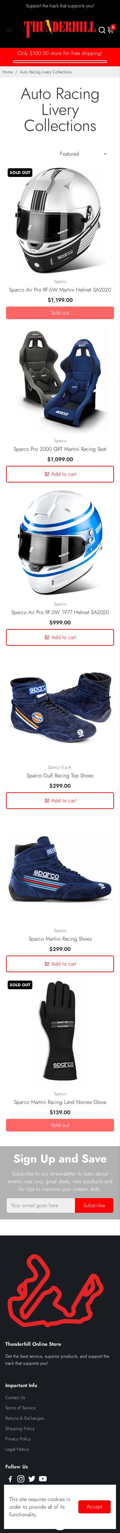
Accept (94, 1506)
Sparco (60, 281)
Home (8, 72)
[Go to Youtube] (43, 1480)
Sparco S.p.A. (60, 767)
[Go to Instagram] (21, 1480)
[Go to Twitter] (32, 1480)
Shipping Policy (20, 1428)
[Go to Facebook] (10, 1480)
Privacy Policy (18, 1439)
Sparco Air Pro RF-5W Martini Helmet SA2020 (60, 290)
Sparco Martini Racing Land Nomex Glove (60, 1102)
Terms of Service (20, 1408)
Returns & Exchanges (24, 1418)
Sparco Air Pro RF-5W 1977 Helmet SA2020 (60, 612)
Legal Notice (17, 1449)
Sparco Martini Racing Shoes (60, 939)
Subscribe (94, 1205)
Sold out (60, 313)
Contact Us (15, 1397)
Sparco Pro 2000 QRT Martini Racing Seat (60, 449)
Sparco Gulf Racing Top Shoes (60, 775)
